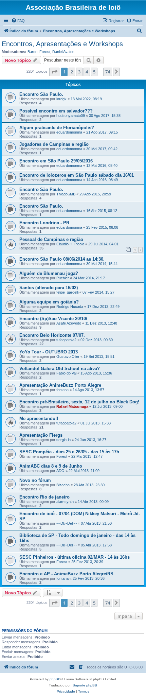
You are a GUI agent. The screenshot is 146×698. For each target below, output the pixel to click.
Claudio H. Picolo (70, 244)
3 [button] (79, 72)
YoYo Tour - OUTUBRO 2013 (48, 351)
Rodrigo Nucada (69, 306)
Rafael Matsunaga (72, 406)
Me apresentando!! (38, 418)
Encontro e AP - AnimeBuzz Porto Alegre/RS (66, 573)
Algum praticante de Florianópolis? (56, 127)
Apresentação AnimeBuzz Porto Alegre (60, 385)
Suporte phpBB (85, 685)
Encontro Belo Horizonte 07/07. (52, 335)
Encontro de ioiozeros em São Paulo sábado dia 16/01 (76, 175)
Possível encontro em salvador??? (56, 111)
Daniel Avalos (63, 52)
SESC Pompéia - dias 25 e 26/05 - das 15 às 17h (69, 451)
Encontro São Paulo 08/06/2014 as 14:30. (62, 259)
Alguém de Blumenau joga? (48, 273)
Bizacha (63, 485)
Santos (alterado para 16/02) (48, 287)
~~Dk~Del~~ (66, 523)
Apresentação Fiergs (40, 435)
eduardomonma (69, 132)
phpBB (55, 679)
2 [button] (72, 72)
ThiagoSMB (65, 194)
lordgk (61, 99)
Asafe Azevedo (68, 323)
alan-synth (65, 502)
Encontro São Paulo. (41, 94)
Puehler (62, 278)
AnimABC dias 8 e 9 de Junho (50, 466)
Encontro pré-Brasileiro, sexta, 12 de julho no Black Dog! (79, 401)
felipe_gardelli (67, 292)
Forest (44, 52)
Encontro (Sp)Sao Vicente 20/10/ (53, 318)
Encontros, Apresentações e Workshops (62, 44)
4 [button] (87, 72)
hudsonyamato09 (70, 116)
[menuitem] (18, 21)
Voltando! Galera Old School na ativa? (59, 368)
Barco (32, 52)
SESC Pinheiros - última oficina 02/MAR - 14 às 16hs (74, 557)
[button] (54, 72)
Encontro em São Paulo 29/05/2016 (56, 160)
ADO (60, 471)
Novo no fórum (35, 480)
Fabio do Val (66, 373)
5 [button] (94, 72)
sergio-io (63, 440)
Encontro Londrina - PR (44, 222)
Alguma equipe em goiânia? (49, 301)
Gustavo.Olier (67, 356)
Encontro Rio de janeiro (44, 497)
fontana (62, 390)
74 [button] (107, 72)
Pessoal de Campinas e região (51, 239)
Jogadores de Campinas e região (54, 144)
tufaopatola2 (66, 340)
